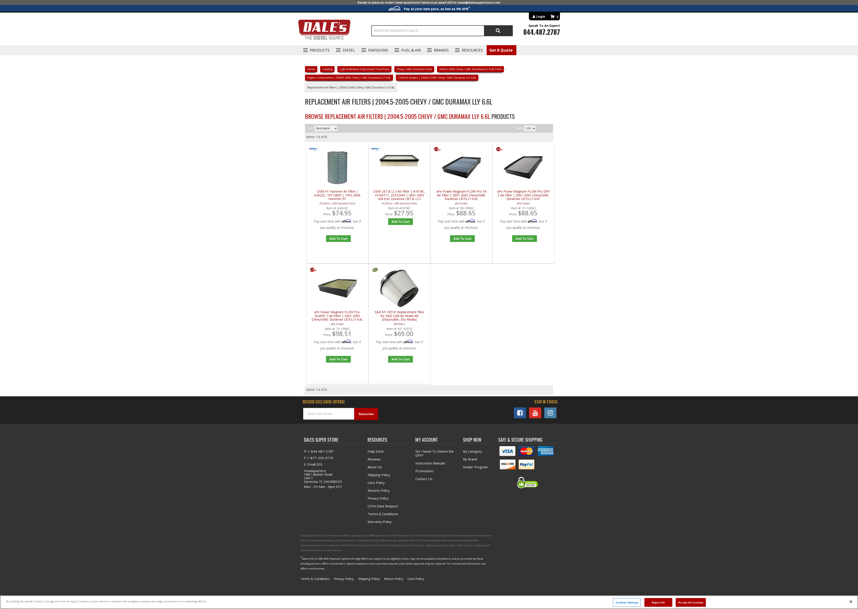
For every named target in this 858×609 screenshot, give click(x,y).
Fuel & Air (411, 50)
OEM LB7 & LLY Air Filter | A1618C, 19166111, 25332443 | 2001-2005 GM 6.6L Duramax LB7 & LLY (399, 195)
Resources (472, 50)
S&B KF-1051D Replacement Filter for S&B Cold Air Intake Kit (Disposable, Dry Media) (399, 315)
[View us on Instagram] (550, 412)
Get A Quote (501, 50)
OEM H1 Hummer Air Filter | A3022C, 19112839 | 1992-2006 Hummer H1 (337, 195)
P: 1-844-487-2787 (319, 451)
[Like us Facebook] (520, 412)
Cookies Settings (627, 602)
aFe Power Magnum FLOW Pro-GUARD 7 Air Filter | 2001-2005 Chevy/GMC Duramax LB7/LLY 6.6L (337, 315)
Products (320, 50)
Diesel (349, 50)
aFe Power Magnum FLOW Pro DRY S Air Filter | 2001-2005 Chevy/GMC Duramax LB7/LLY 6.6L (523, 195)
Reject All (658, 602)
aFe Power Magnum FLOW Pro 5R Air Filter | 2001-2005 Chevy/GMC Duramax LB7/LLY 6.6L (461, 195)
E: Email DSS (313, 464)
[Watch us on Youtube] (535, 412)
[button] (442, 30)
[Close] (851, 602)
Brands (441, 50)
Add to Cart (338, 238)
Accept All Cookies (690, 602)
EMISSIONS (378, 50)
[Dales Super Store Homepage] (324, 30)
